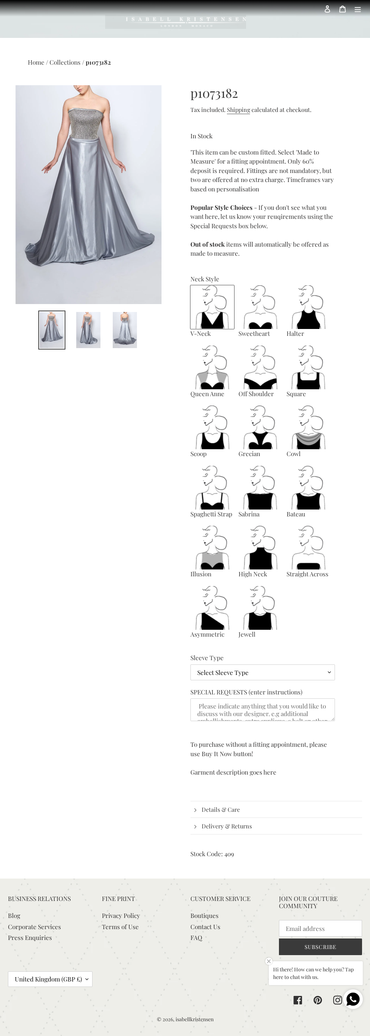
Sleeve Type (207, 658)
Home (37, 62)
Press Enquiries (30, 937)
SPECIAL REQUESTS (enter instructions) (246, 692)
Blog (14, 915)
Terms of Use (120, 927)
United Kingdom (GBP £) (48, 979)
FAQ (196, 937)
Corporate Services (34, 927)
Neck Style (204, 279)
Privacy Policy (121, 915)
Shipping (238, 109)
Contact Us (205, 927)
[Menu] (357, 8)
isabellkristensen (195, 1019)
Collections (66, 62)
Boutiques (204, 915)
